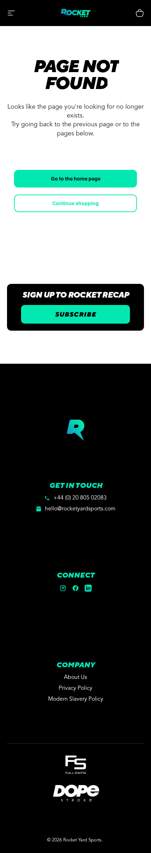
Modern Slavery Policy (75, 699)
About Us (75, 677)
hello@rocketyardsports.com (80, 509)
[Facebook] (75, 588)
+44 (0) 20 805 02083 (80, 498)
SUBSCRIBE (75, 314)
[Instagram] (62, 588)
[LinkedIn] (88, 588)
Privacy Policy (75, 688)
